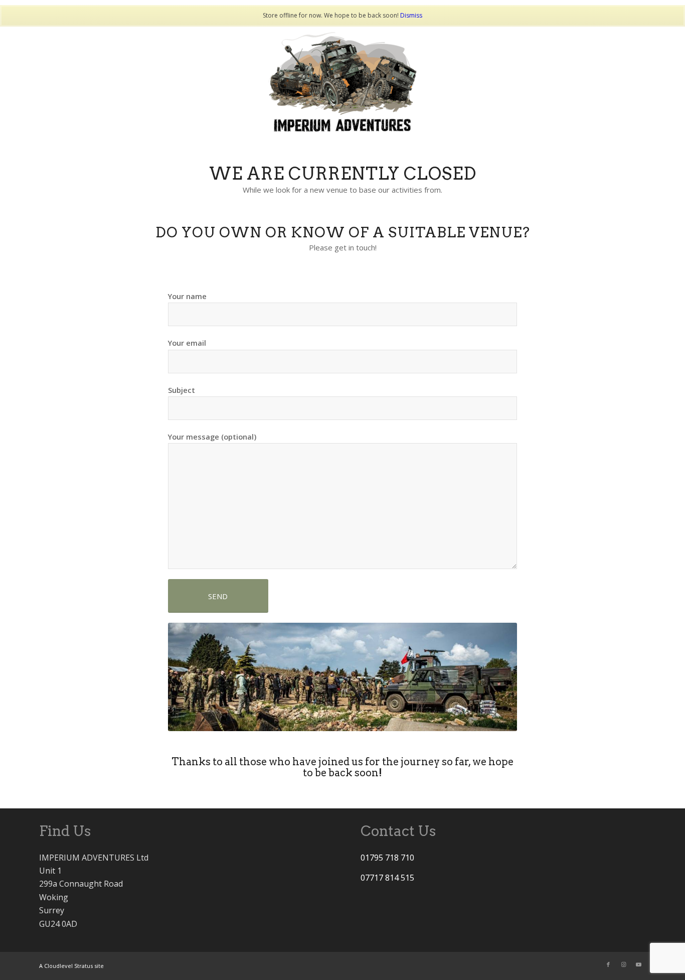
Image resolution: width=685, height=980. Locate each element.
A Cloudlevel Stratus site (71, 965)
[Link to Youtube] (638, 964)
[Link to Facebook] (608, 964)
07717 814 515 (387, 877)
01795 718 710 (387, 857)
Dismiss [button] (411, 15)
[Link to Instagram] (623, 964)
